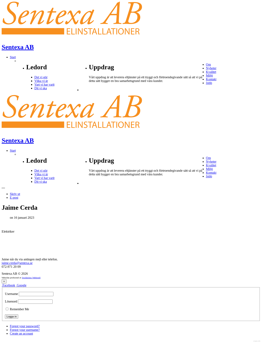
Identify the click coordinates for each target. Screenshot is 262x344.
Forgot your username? (25, 330)
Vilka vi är (41, 81)
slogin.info (256, 341)
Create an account (21, 333)
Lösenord (11, 301)
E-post (14, 197)
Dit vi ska (40, 88)
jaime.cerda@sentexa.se (17, 263)
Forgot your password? (25, 326)
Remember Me (19, 309)
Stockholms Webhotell (31, 278)
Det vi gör (40, 77)
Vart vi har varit (44, 84)
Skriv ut (15, 194)
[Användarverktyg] (3, 188)
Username (11, 294)
